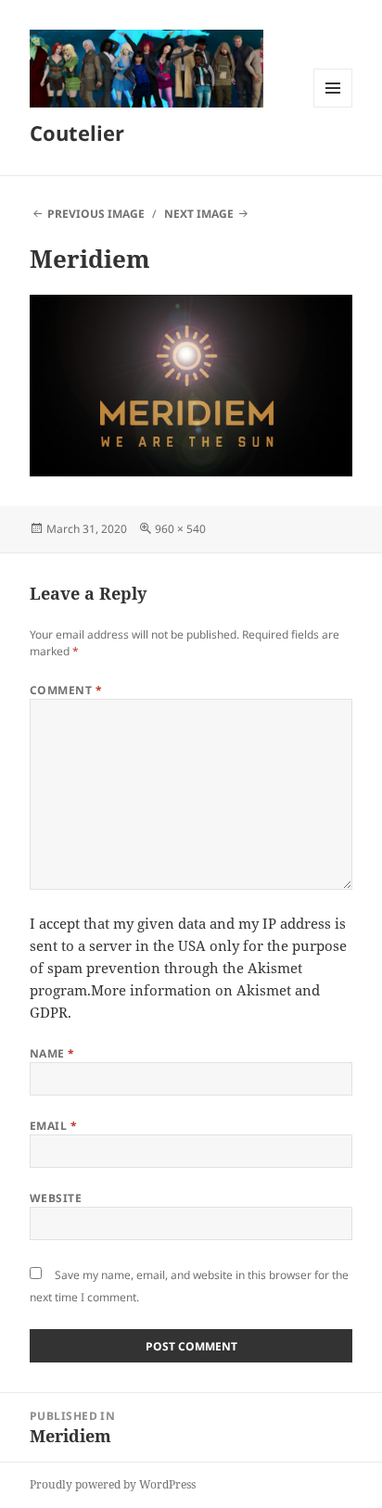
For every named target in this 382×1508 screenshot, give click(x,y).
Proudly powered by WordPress (113, 1484)
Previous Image (96, 214)
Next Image (199, 214)
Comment (66, 690)
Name (52, 1053)
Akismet (275, 967)
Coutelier (77, 132)
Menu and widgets (333, 107)
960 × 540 (180, 529)
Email (53, 1126)
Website (56, 1198)
